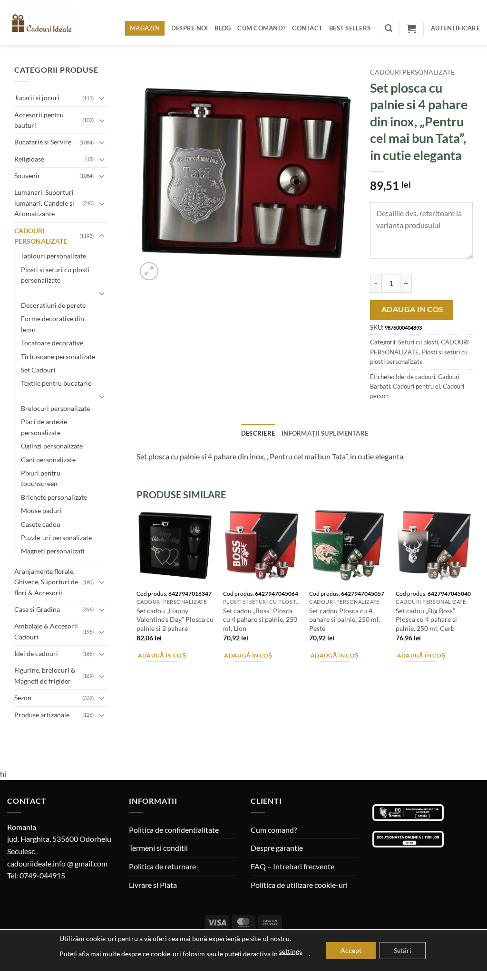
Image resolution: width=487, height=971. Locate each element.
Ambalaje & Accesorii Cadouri (46, 631)
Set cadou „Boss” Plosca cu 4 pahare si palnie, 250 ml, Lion (260, 619)
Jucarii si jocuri (36, 98)
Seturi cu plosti (418, 342)
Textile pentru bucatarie (56, 383)
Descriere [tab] (258, 433)
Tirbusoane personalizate (58, 356)
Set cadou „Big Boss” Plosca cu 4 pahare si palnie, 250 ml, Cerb (426, 619)
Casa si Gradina (37, 609)
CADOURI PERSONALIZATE (40, 236)
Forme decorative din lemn (52, 323)
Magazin (145, 28)
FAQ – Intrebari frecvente (292, 866)
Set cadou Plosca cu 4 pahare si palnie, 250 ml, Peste (344, 619)
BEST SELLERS (349, 28)
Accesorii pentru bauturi (39, 120)
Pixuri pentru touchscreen (40, 478)
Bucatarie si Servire (42, 142)
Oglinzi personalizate (52, 446)
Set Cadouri (38, 370)
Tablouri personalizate (53, 256)
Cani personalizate (48, 460)
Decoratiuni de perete (53, 305)
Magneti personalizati (53, 551)
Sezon (22, 698)
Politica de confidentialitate (174, 829)
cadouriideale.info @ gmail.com (57, 863)
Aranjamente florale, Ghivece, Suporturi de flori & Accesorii (46, 582)
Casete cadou (40, 524)
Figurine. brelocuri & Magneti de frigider (45, 675)
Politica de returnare (162, 866)
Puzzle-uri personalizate (56, 537)
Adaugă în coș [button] (162, 655)
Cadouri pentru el (416, 386)
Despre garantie (277, 847)
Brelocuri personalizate (55, 408)
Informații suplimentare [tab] (325, 433)
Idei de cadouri (36, 653)
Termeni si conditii (158, 847)
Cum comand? (261, 28)
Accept (351, 950)
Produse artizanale (41, 715)
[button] (388, 28)
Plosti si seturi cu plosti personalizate (55, 275)
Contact (307, 28)
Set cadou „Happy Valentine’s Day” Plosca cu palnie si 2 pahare (175, 619)
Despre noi (189, 28)
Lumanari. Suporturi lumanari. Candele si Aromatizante (44, 203)
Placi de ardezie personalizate (44, 427)
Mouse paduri (41, 510)
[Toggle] (101, 98)
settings (290, 951)
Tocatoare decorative (52, 343)
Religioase (29, 159)
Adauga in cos (412, 309)
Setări (402, 950)
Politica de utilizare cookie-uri (299, 884)
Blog (222, 28)
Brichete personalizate (54, 497)
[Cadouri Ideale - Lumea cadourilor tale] (46, 24)
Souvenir (27, 175)
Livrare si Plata (153, 884)
